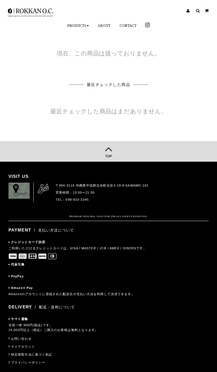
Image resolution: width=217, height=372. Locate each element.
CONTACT (128, 25)
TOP (108, 156)
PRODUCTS (76, 25)
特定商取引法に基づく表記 (31, 354)
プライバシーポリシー (28, 362)
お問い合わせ (21, 338)
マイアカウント (23, 346)
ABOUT (104, 25)
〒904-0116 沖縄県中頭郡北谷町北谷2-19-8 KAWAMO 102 (102, 185)
